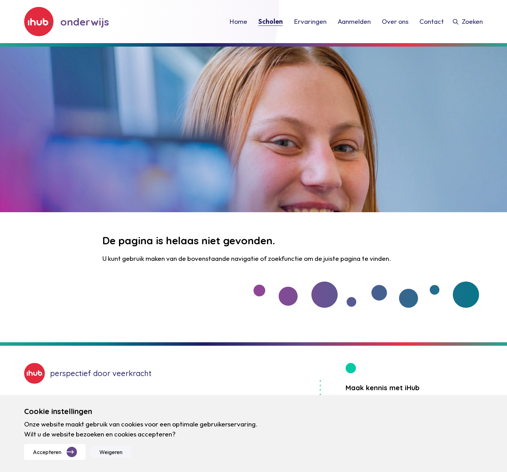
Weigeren (110, 452)
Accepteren (47, 452)
